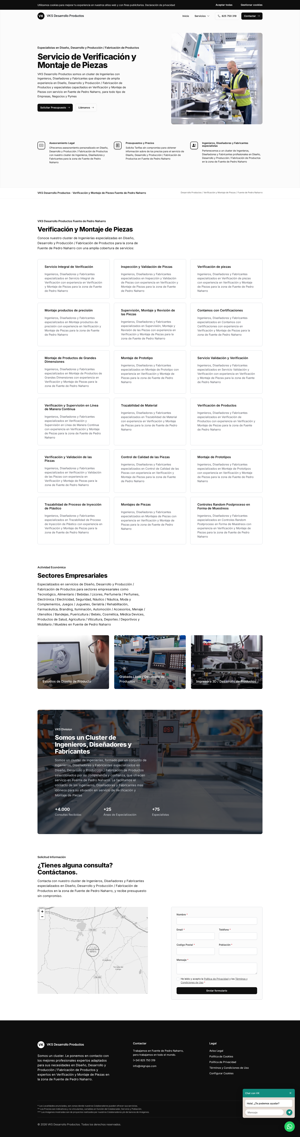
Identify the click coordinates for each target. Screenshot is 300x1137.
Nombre (182, 914)
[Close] (290, 1093)
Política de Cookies (221, 1056)
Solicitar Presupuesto (53, 107)
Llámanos (84, 107)
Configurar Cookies (221, 1073)
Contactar (250, 15)
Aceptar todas (224, 4)
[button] (93, 950)
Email (181, 929)
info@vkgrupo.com (144, 1066)
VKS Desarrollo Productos (65, 16)
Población (225, 944)
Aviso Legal (216, 1050)
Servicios (200, 15)
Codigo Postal (186, 944)
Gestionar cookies (251, 4)
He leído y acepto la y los (214, 980)
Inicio (185, 15)
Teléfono (225, 929)
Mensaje (182, 959)
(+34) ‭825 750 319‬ (144, 1060)
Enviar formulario (216, 990)
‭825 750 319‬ (229, 15)
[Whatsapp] (289, 1126)
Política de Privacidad (216, 978)
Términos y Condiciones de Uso (229, 1067)
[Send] (289, 1112)
